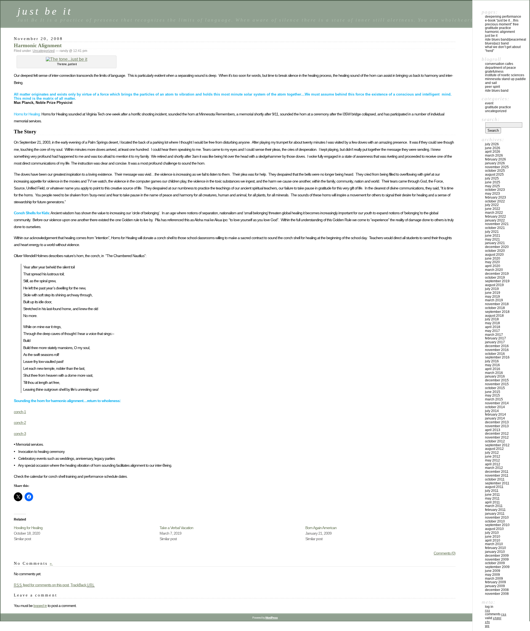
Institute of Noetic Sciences (504, 75)
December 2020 (497, 247)
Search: (491, 119)
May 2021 (492, 239)
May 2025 (492, 186)
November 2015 (497, 384)
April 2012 (492, 464)
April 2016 (492, 369)
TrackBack (82, 585)
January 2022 (495, 220)
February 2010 (495, 548)
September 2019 (497, 281)
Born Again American (320, 528)
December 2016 (497, 346)
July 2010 (492, 533)
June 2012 (492, 456)
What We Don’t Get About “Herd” (503, 49)
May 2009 (492, 575)
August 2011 (494, 487)
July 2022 (492, 205)
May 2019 (492, 297)
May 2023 (492, 194)
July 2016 (492, 361)
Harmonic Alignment (38, 45)
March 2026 (494, 155)
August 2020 (494, 255)
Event (489, 103)
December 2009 (497, 556)
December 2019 (497, 274)
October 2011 (495, 479)
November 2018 (497, 304)
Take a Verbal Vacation (176, 528)
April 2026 (492, 152)
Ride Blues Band (496, 91)
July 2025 (492, 178)
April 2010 (492, 540)
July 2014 (492, 411)
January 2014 (495, 418)
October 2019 (495, 277)
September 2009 (497, 567)
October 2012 (495, 441)
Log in (489, 607)
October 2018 (495, 308)
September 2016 (497, 357)
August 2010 (494, 529)
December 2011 (496, 472)
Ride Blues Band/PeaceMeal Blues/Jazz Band (505, 41)
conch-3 (20, 433)
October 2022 (495, 201)
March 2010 (494, 544)
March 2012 (494, 468)
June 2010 (492, 536)
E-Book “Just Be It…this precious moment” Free (502, 22)
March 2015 (494, 399)
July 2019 (492, 289)
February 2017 (495, 338)
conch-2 (20, 422)
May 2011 (492, 498)
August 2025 (494, 174)
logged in (40, 605)
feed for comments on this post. (42, 585)
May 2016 (492, 365)
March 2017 (494, 335)
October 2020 (495, 251)
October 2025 (495, 171)
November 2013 (497, 426)
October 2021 (495, 228)
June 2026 (492, 148)
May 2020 (492, 262)
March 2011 (494, 506)
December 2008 (497, 590)
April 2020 (492, 266)
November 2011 (496, 475)
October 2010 (495, 521)
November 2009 (497, 559)
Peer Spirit (492, 87)
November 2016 (497, 350)
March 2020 (494, 270)
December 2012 (497, 433)
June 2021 (492, 235)
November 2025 (497, 167)
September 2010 (497, 525)
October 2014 (495, 407)
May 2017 (492, 331)
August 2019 (494, 285)
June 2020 (492, 258)
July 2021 (492, 232)
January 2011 (495, 514)
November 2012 (497, 437)
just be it (45, 11)
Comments (495, 614)
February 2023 (495, 197)
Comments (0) (444, 553)
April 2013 (492, 430)
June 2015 (492, 392)
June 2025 (492, 182)
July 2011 (492, 491)
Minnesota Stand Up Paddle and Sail (505, 81)
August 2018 (494, 316)
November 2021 (497, 224)
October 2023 (495, 190)
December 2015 (497, 380)
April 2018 (492, 327)
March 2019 (494, 300)
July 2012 (492, 453)
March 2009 (494, 578)
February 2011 (495, 510)
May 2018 (492, 323)
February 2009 (495, 582)
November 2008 (497, 594)
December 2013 (497, 422)
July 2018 (492, 319)
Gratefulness (494, 71)
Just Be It (491, 36)
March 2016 (494, 373)
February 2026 (495, 159)
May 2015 (492, 395)
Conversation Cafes (499, 64)
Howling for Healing (28, 528)
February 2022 (495, 216)
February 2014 (495, 414)
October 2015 (495, 388)
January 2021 (495, 243)
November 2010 (497, 517)
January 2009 (495, 586)
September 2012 (497, 445)
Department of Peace (500, 68)
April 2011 (492, 502)
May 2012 (492, 460)
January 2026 (495, 163)
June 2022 (492, 209)
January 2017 (495, 342)
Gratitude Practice (498, 28)
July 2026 (492, 144)
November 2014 (497, 403)
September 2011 (497, 483)
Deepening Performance (503, 17)
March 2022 (494, 213)
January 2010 (495, 552)
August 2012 (494, 449)
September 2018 (497, 312)
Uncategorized (44, 51)
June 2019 (492, 293)
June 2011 (492, 495)
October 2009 (495, 563)
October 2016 (495, 354)
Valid (493, 618)
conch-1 (20, 412)
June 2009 (492, 571)
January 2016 (495, 376)
